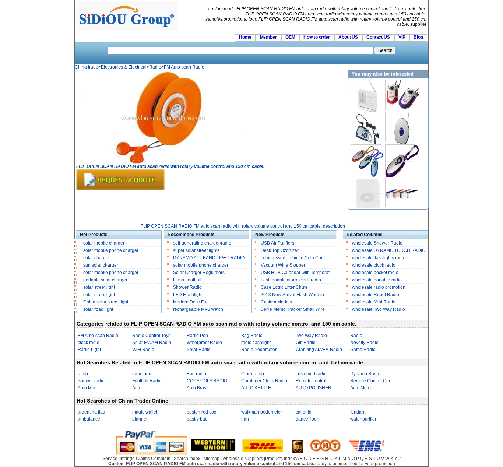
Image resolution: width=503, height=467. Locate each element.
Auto (136, 387)
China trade (86, 67)
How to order (316, 37)
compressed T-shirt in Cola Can (292, 257)
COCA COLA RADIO (207, 380)
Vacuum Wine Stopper (283, 265)
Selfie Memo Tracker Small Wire (293, 309)
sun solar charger (100, 265)
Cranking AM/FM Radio (319, 349)
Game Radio (363, 349)
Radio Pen (197, 335)
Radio (155, 67)
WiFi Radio (143, 349)
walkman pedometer (261, 412)
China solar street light (105, 302)
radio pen (141, 373)
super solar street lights (196, 250)
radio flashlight (256, 342)
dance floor (307, 419)
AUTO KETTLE (256, 387)
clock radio (88, 342)
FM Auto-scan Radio (184, 67)
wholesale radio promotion (378, 287)
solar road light (98, 309)
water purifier (363, 419)
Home (245, 37)
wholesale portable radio (377, 279)
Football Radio (147, 380)
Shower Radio (187, 287)
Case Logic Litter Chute (284, 287)
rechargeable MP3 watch (198, 309)
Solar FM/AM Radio (151, 342)
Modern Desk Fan (191, 302)
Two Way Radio (311, 335)
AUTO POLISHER (313, 387)
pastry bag (197, 419)
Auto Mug (87, 387)
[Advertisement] (210, 207)
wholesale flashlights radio (378, 257)
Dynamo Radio (365, 373)
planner (140, 419)
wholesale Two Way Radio (378, 309)
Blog (418, 37)
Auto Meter (361, 387)
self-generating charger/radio (202, 243)
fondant (357, 412)
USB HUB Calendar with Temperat (295, 272)
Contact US (378, 37)
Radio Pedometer (259, 349)
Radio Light (89, 349)
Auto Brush (198, 387)
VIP (401, 37)
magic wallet (144, 412)
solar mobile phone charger (110, 250)
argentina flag (91, 412)
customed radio (311, 373)
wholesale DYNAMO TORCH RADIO (388, 250)
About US (348, 37)
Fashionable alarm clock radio (291, 279)
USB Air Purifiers (277, 243)
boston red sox (201, 412)
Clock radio (252, 373)
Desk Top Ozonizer (280, 250)
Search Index (187, 458)
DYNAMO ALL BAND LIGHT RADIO (209, 257)
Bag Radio (252, 335)
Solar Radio (199, 349)
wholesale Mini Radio (373, 302)
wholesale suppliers (243, 458)
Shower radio (91, 380)
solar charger (96, 257)
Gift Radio (306, 342)
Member (268, 37)
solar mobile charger (103, 243)
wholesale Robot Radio (375, 294)
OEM (290, 37)
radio (83, 373)
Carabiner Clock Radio (264, 380)
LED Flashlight (188, 294)
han (245, 419)
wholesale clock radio (373, 265)
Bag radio (196, 373)
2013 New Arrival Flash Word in (292, 294)
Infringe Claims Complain (145, 458)
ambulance (89, 419)
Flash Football (187, 279)
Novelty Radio (364, 342)
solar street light (99, 287)
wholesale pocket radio (375, 272)
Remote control (311, 380)
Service (109, 458)
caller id (304, 412)
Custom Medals (276, 302)
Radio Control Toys (151, 335)
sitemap (211, 458)
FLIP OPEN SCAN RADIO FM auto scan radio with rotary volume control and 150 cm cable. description (243, 226)
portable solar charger (106, 279)
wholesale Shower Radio (377, 243)
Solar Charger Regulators (199, 272)
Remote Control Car (370, 380)
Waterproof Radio (204, 342)
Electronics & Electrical (124, 67)
